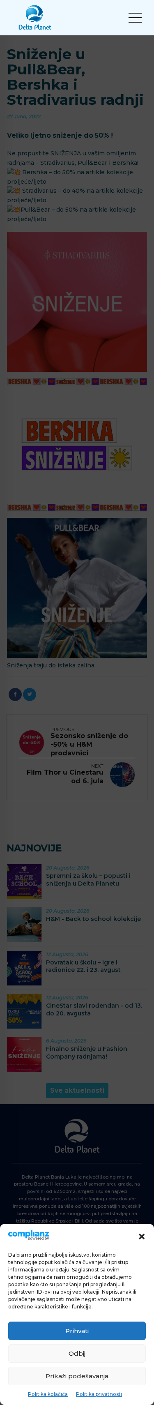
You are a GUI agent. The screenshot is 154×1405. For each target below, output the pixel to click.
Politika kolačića (48, 1394)
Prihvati (77, 1331)
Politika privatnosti (99, 1394)
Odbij (77, 1353)
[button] (142, 1236)
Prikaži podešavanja (77, 1376)
